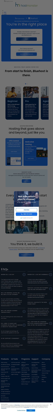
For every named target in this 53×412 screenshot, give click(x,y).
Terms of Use (16, 404)
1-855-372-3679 (27, 214)
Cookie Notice (3, 408)
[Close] (50, 404)
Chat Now (26, 210)
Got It (30, 410)
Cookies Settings (21, 410)
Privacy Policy (26, 407)
